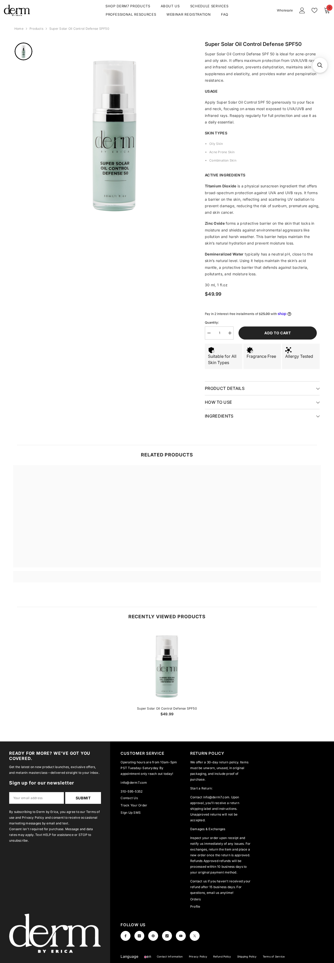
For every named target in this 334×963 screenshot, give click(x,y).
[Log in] (302, 10)
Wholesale (285, 10)
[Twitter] (195, 936)
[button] (147, 956)
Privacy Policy (198, 956)
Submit (83, 798)
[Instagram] (139, 936)
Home (18, 29)
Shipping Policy (247, 956)
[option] (114, 133)
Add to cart (276, 333)
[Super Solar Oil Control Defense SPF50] (167, 665)
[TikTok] (167, 936)
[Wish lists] (314, 10)
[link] (51, 574)
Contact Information (170, 956)
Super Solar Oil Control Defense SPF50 (167, 708)
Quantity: (212, 322)
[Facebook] (125, 936)
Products (36, 29)
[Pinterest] (153, 936)
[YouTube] (181, 936)
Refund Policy (222, 956)
